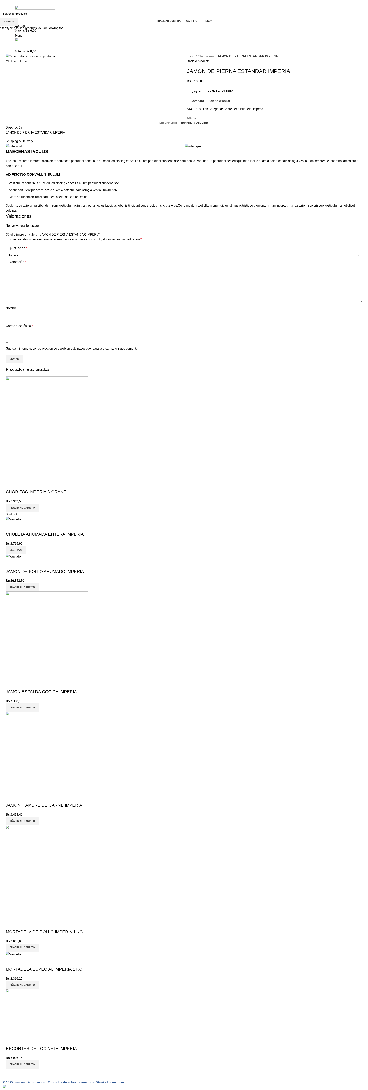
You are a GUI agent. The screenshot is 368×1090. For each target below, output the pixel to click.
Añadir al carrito (220, 91)
